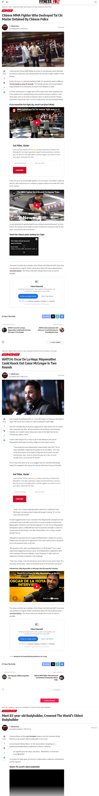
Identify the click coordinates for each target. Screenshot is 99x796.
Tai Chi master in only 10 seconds (21, 84)
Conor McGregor (22, 656)
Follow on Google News (28, 296)
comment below (15, 271)
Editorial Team (15, 26)
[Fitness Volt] (49, 2)
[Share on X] (4, 82)
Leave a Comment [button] (56, 342)
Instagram (37, 301)
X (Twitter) (44, 301)
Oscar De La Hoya (42, 656)
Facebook (30, 301)
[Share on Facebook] (4, 78)
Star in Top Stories (47, 296)
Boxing (5, 354)
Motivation (6, 711)
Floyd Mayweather (32, 656)
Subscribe (19, 170)
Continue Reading (49, 700)
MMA (4, 10)
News (10, 10)
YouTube (52, 301)
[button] (3, 2)
